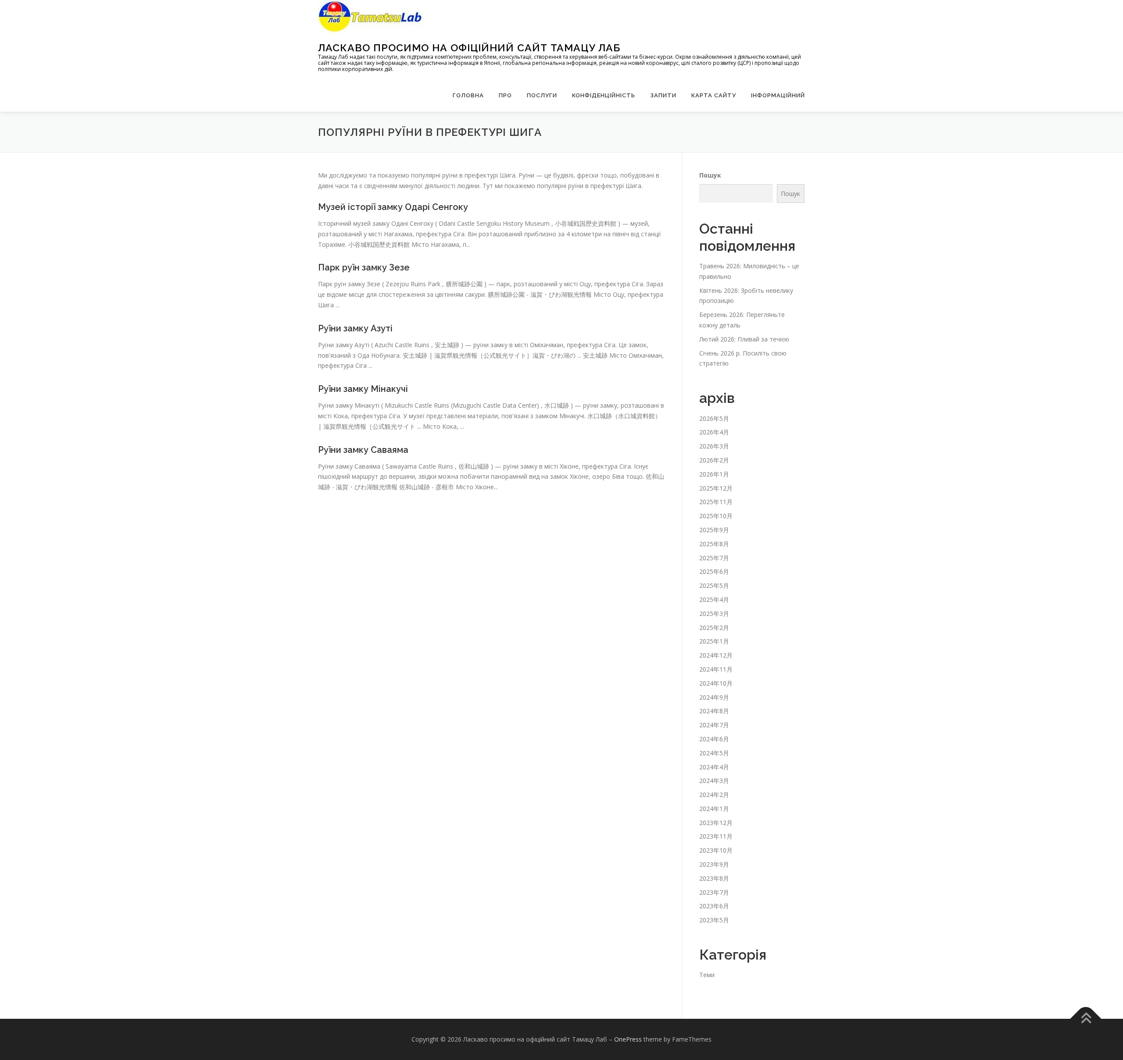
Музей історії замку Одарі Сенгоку (393, 207)
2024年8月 (714, 711)
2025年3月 (714, 613)
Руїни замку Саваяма (363, 450)
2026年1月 (714, 474)
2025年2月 (714, 627)
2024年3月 (714, 780)
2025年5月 (714, 585)
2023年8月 (714, 878)
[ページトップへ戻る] (1086, 1019)
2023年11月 (716, 836)
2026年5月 (714, 418)
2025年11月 (716, 502)
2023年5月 (714, 920)
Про (505, 95)
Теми (707, 975)
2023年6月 (714, 906)
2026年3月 (714, 446)
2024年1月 (714, 808)
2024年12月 (716, 655)
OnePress (628, 1039)
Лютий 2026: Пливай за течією (744, 339)
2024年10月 (716, 683)
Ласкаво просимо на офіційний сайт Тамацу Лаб (469, 47)
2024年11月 (716, 669)
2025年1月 (714, 641)
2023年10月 (716, 850)
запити (663, 95)
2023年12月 (716, 822)
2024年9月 (714, 697)
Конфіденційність (603, 95)
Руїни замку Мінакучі (363, 389)
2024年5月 (714, 753)
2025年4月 (714, 599)
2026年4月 (714, 432)
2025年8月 (714, 544)
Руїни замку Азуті (355, 328)
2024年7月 (714, 725)
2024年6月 (714, 739)
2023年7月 (714, 892)
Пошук (710, 175)
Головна (468, 95)
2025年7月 (714, 558)
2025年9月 (714, 530)
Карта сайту (713, 95)
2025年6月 (714, 571)
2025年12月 (716, 488)
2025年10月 (716, 516)
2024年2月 (714, 794)
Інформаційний (778, 95)
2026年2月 (714, 460)
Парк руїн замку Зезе (364, 267)
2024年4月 (714, 767)
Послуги (542, 95)
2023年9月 (714, 864)
